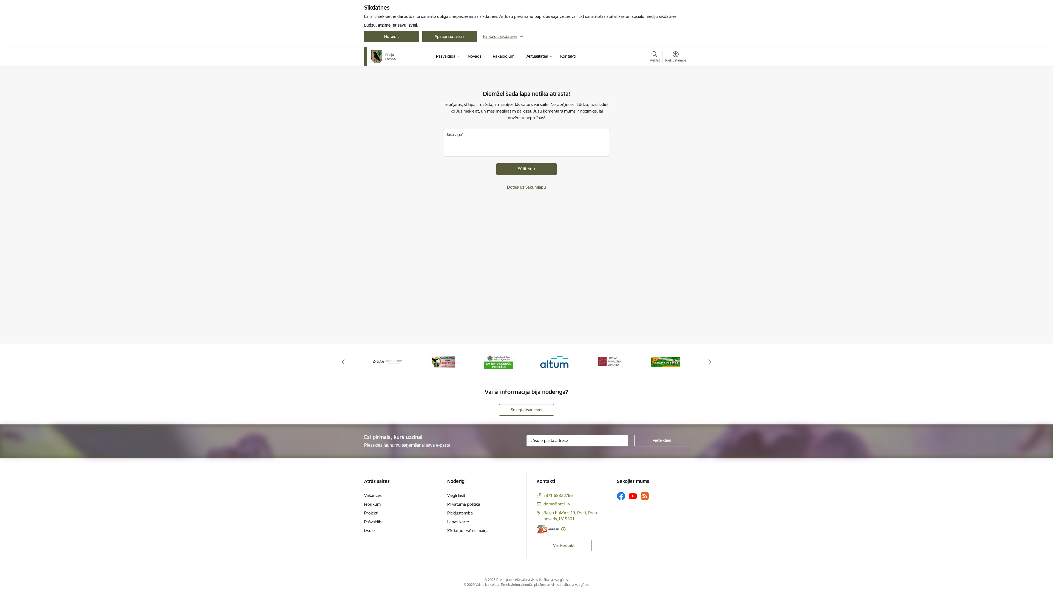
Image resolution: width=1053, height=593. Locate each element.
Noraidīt (391, 36)
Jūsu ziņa (454, 134)
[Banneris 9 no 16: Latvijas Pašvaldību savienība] (609, 361)
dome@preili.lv (557, 504)
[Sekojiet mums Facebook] (621, 496)
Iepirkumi (372, 504)
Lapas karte (458, 521)
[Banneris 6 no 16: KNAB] (443, 361)
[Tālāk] (710, 361)
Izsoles (370, 530)
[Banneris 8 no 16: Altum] (554, 361)
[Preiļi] (383, 56)
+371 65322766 (558, 495)
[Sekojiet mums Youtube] (633, 496)
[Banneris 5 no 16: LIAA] (387, 361)
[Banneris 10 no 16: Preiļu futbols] (665, 361)
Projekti (371, 513)
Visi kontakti (564, 545)
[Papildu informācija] (563, 529)
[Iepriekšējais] (343, 361)
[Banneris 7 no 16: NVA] (498, 361)
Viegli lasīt (456, 495)
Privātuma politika (463, 504)
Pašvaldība (374, 521)
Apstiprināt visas (450, 36)
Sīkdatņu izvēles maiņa (468, 530)
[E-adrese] (548, 529)
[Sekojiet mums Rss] (645, 496)
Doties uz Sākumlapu (526, 187)
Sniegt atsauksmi (526, 409)
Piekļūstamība (460, 513)
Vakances (373, 495)
